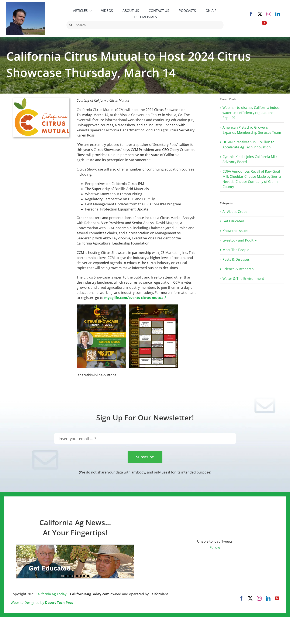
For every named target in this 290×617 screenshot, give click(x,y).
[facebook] (251, 14)
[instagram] (268, 14)
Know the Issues (235, 230)
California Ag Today (51, 594)
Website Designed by (42, 602)
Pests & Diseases (236, 259)
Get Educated (233, 221)
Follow (215, 547)
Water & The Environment (243, 278)
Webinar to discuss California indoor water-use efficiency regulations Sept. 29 (251, 112)
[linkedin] (277, 14)
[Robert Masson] (25, 3)
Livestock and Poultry (239, 240)
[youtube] (264, 23)
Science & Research (238, 269)
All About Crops (234, 211)
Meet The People (235, 249)
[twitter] (260, 14)
